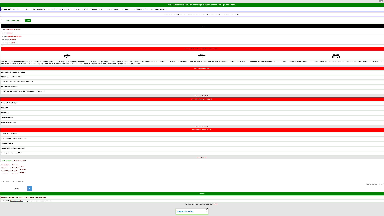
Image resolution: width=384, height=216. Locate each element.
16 (199, 95)
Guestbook (5, 174)
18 (202, 95)
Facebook (14, 160)
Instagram (23, 169)
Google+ (23, 160)
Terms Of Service (6, 171)
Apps (36, 197)
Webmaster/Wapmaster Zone (9, 197)
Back (2, 45)
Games (32, 197)
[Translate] (29, 188)
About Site (15, 171)
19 (205, 157)
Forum (20, 197)
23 (205, 95)
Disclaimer (5, 168)
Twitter (19, 160)
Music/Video (42, 197)
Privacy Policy (6, 165)
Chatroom (15, 165)
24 (207, 95)
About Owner (16, 168)
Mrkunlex (215, 204)
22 (204, 95)
